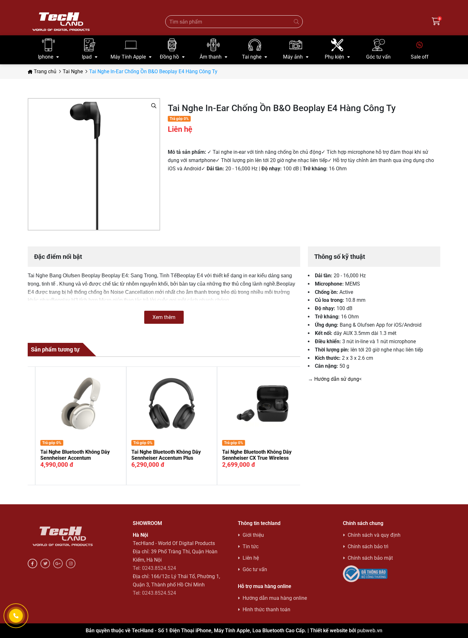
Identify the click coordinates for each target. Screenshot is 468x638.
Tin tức (251, 546)
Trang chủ (44, 71)
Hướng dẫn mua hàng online (275, 598)
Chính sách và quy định (374, 535)
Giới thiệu (253, 535)
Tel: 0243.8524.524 (154, 568)
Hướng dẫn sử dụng (336, 379)
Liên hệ (251, 558)
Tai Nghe (73, 71)
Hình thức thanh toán (266, 609)
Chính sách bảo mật (370, 558)
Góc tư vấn (255, 569)
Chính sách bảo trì (368, 546)
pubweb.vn (369, 630)
